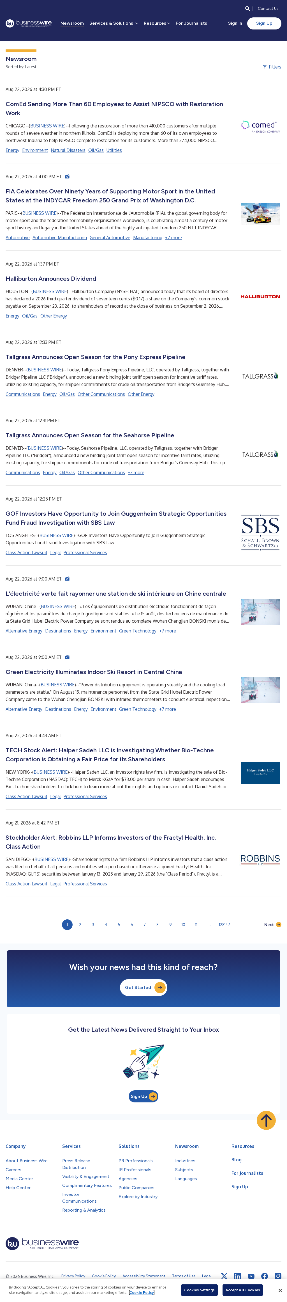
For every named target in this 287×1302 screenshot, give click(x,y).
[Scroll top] (266, 1120)
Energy (12, 150)
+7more (173, 237)
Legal (55, 552)
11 (196, 924)
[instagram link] (278, 1276)
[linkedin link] (237, 1276)
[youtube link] (251, 1276)
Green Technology (137, 631)
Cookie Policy (141, 1292)
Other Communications (101, 394)
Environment (35, 150)
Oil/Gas (96, 150)
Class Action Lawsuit (26, 552)
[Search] (247, 8)
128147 (224, 924)
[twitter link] (224, 1276)
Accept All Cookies (243, 1290)
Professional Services (85, 552)
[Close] (280, 1290)
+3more (136, 472)
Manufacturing (147, 237)
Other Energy (53, 316)
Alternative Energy (24, 631)
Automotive (18, 237)
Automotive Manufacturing (60, 237)
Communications (23, 394)
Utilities (114, 150)
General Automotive (110, 237)
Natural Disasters (68, 150)
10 (183, 924)
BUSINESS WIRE (47, 126)
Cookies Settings (199, 1290)
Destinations (58, 631)
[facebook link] (264, 1276)
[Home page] (29, 23)
